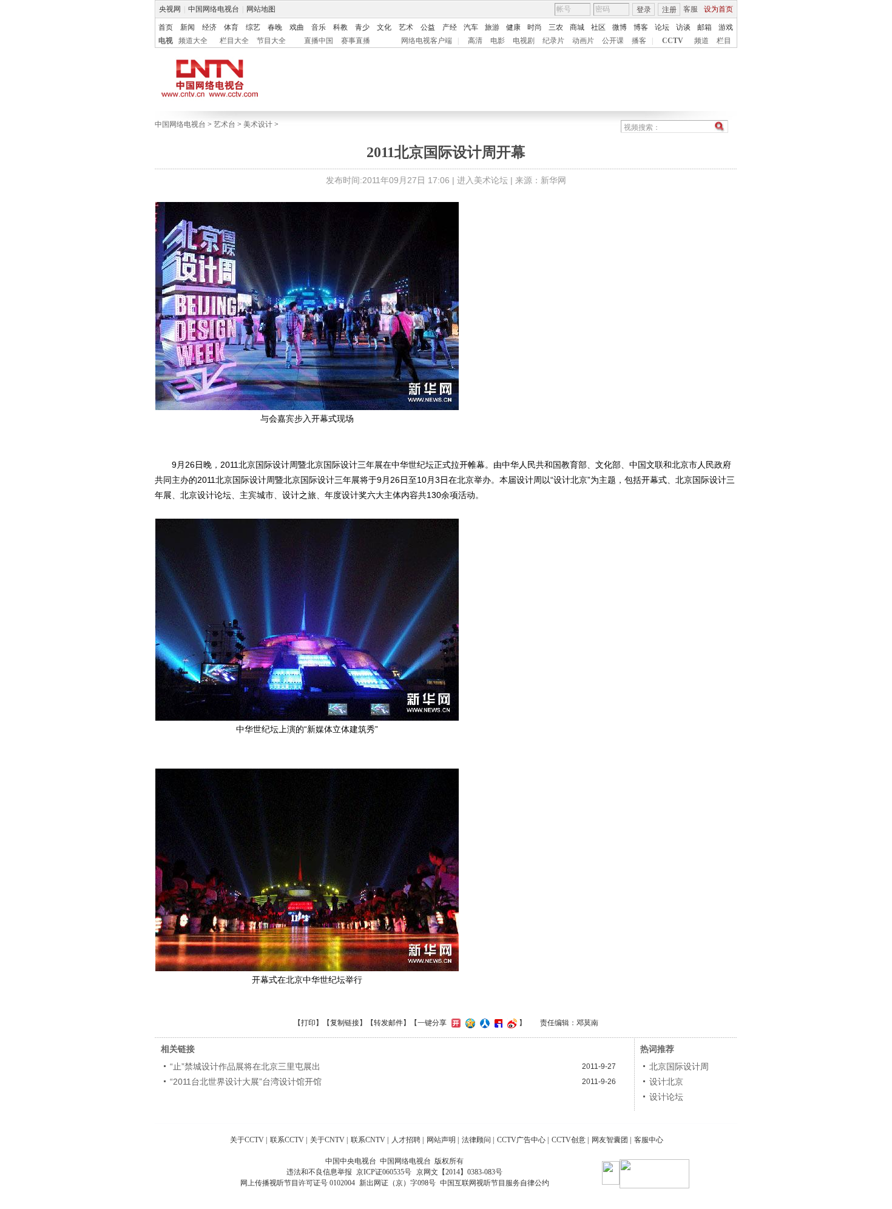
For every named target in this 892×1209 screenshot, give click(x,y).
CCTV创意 (569, 1140)
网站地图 (260, 9)
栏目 (724, 40)
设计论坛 (666, 1097)
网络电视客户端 (426, 40)
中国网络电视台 (213, 9)
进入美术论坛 (482, 180)
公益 (428, 27)
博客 (641, 27)
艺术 (406, 27)
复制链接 (344, 1023)
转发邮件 (388, 1023)
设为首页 (718, 9)
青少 (362, 27)
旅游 (492, 27)
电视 (165, 40)
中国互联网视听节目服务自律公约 (494, 1183)
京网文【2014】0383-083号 (459, 1172)
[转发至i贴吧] (497, 1023)
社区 (598, 27)
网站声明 (441, 1140)
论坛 (662, 27)
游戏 (725, 27)
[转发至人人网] (483, 1023)
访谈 (683, 27)
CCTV (672, 40)
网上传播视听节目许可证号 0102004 (297, 1183)
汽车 (471, 27)
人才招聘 (406, 1140)
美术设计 (257, 124)
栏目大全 (234, 40)
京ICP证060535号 (383, 1172)
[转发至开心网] (454, 1023)
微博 (619, 27)
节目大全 (271, 40)
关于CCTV (247, 1140)
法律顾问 (476, 1140)
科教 (340, 27)
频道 (701, 40)
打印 (308, 1023)
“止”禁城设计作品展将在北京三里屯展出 (245, 1066)
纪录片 (553, 40)
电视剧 (524, 40)
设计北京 (666, 1081)
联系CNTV (368, 1140)
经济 (209, 27)
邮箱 (704, 27)
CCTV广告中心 (521, 1140)
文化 (384, 27)
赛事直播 (355, 40)
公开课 (613, 40)
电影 (497, 40)
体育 (231, 27)
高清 (475, 40)
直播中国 (318, 40)
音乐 (318, 27)
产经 (449, 27)
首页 (165, 27)
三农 (556, 27)
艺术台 (224, 124)
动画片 (583, 40)
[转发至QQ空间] (468, 1023)
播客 (639, 40)
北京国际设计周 (679, 1066)
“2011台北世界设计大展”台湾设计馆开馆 (246, 1081)
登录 (644, 9)
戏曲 (296, 27)
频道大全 (193, 40)
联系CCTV (287, 1140)
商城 (577, 27)
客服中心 (648, 1140)
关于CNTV (327, 1140)
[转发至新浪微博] (510, 1023)
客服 (690, 9)
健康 (513, 27)
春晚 (275, 27)
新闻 (187, 27)
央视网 (170, 9)
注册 (669, 9)
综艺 (253, 27)
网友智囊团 (610, 1140)
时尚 (534, 27)
